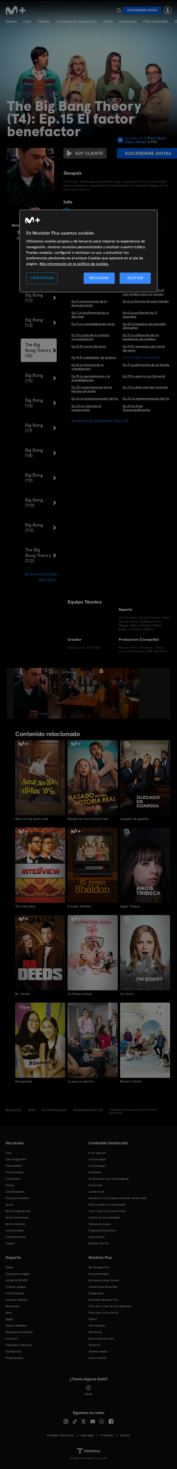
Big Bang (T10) (34, 502)
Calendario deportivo (76, 21)
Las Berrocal (96, 1191)
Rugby (9, 1319)
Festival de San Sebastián (104, 1217)
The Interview (25, 906)
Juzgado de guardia (134, 819)
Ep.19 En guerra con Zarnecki (144, 376)
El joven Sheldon (79, 906)
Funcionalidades (98, 1274)
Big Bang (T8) (34, 452)
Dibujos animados (99, 1224)
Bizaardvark (23, 1081)
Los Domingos (97, 1165)
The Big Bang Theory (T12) (38, 555)
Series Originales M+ (18, 1211)
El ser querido (97, 1153)
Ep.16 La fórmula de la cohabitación (87, 367)
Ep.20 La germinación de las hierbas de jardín (91, 389)
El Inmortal (95, 1185)
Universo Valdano (16, 1299)
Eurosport (12, 1338)
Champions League (18, 1274)
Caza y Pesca (96, 1237)
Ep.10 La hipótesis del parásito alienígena (144, 326)
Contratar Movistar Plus (103, 1299)
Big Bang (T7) (34, 427)
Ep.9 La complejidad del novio (93, 324)
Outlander (94, 1172)
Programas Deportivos (102, 1230)
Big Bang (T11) (34, 527)
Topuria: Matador (16, 1325)
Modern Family (130, 1081)
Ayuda (88, 1394)
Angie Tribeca (130, 906)
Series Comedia (15, 1224)
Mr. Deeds (22, 994)
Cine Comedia (14, 1172)
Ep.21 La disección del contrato (145, 387)
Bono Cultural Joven (101, 1338)
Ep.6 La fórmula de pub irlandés (146, 301)
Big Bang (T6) (34, 402)
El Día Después (15, 1293)
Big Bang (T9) (34, 477)
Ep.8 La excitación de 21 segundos (140, 314)
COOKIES (125, 1435)
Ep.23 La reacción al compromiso (86, 408)
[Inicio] (17, 10)
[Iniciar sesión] (167, 10)
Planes (92, 1319)
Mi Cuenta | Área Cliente (103, 1280)
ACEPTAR (135, 278)
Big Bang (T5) (34, 378)
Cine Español (14, 1165)
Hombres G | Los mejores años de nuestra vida (117, 1198)
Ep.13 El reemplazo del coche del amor (144, 348)
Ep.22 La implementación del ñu (94, 398)
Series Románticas (17, 1217)
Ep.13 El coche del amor (88, 346)
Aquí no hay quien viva (31, 819)
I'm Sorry (126, 994)
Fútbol (44, 21)
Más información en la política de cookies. (74, 264)
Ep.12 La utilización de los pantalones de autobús (141, 337)
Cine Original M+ (16, 1159)
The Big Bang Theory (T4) (38, 350)
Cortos (10, 1185)
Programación (14, 1358)
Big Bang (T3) (34, 322)
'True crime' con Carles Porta (106, 1211)
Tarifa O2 (94, 1345)
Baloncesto (12, 1306)
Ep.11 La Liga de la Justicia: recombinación (90, 337)
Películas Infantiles (17, 1198)
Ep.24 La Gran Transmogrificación (136, 408)
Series (11, 21)
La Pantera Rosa (80, 994)
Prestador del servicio (60, 1435)
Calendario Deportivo (19, 1345)
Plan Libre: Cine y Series (103, 1312)
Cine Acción (13, 1178)
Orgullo (10, 1243)
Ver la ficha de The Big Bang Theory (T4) (100, 420)
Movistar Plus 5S (98, 1243)
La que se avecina (81, 1081)
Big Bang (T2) (34, 297)
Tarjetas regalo (97, 1351)
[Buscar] (119, 10)
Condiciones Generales (103, 1286)
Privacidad (106, 1435)
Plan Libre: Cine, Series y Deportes (109, 1306)
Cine (27, 21)
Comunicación (97, 1358)
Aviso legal (87, 1435)
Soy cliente (89, 153)
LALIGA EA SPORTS (17, 1280)
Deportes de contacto (19, 1332)
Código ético (96, 1293)
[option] (31, 693)
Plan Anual (95, 1332)
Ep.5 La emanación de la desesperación (89, 303)
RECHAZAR (99, 278)
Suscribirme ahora (142, 10)
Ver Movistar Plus (98, 1267)
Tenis (107, 21)
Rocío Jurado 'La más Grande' (107, 1204)
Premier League (16, 1286)
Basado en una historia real (88, 819)
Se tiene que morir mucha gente (108, 1178)
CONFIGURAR (42, 278)
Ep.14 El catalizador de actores (93, 357)
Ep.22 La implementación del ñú (146, 398)
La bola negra (97, 1159)
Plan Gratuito (155, 21)
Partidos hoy (13, 1351)
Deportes (127, 21)
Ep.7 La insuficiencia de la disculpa (90, 314)
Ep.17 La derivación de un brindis (146, 365)
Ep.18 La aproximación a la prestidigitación (90, 378)
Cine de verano (15, 1191)
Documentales (15, 1230)
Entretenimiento (16, 1237)
